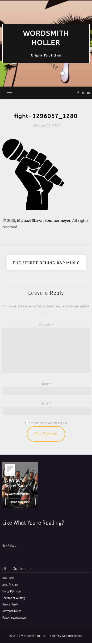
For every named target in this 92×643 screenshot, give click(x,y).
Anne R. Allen (10, 584)
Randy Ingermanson (14, 617)
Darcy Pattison (11, 591)
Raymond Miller (11, 611)
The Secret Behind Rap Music (46, 263)
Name (47, 384)
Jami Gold (8, 578)
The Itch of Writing (13, 598)
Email (46, 403)
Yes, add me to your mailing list (47, 423)
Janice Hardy (10, 604)
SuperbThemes (72, 636)
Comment (46, 324)
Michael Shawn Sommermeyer (43, 220)
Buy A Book (9, 545)
